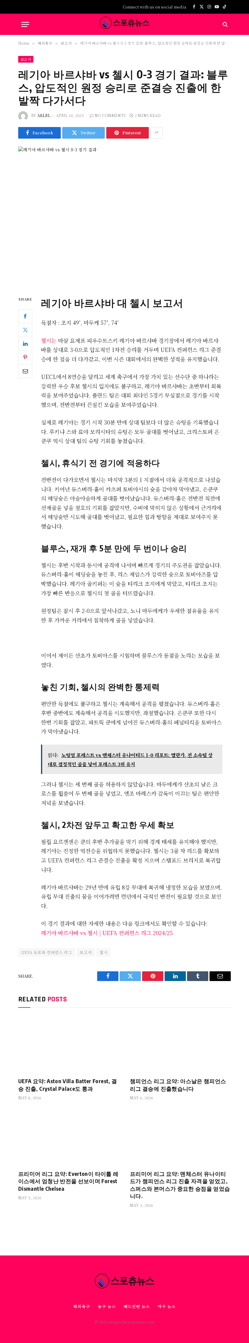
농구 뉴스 (107, 1306)
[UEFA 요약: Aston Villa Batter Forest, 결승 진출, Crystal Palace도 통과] (68, 1044)
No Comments (110, 115)
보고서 (26, 59)
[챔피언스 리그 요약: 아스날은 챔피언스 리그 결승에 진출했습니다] (180, 1044)
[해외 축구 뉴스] (124, 24)
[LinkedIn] (25, 344)
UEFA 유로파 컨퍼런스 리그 (46, 952)
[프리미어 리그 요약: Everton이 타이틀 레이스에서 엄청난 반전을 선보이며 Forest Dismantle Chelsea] (68, 1136)
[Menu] (25, 24)
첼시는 (49, 340)
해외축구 (81, 1306)
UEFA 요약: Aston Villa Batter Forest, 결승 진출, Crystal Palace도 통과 (67, 1084)
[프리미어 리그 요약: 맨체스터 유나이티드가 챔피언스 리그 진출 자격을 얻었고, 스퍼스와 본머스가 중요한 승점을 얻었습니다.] (180, 1136)
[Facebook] (25, 316)
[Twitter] (25, 330)
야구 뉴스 (167, 1306)
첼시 (103, 952)
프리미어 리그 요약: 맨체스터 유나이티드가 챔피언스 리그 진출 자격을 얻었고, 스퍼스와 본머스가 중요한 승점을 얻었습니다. (180, 1184)
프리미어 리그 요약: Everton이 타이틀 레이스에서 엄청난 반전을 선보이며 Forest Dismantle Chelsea (68, 1181)
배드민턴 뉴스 (137, 1306)
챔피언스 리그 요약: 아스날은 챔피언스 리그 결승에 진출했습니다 (178, 1084)
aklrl (43, 115)
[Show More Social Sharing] (156, 133)
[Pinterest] (25, 357)
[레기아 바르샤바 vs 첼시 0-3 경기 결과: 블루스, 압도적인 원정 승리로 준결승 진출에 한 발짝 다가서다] (124, 215)
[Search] (224, 24)
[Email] (25, 371)
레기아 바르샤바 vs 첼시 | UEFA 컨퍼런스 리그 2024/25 (107, 933)
